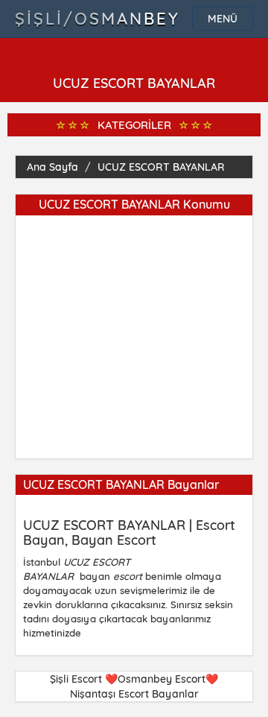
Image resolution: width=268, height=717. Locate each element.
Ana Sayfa (52, 167)
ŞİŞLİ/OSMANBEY (97, 18)
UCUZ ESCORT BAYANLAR (161, 167)
